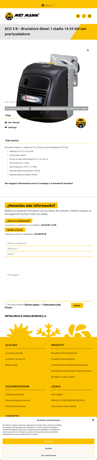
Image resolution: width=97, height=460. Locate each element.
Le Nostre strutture (15, 358)
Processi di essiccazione (63, 358)
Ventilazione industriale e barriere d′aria (71, 370)
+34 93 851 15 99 (48, 225)
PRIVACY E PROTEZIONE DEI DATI (68, 400)
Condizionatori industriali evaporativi (69, 364)
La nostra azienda (14, 353)
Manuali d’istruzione (15, 406)
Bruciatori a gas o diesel (17, 108)
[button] (93, 420)
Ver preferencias (48, 455)
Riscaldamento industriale (64, 353)
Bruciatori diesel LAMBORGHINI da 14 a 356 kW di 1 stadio (59, 108)
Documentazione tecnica (17, 400)
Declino (48, 448)
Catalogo (12, 127)
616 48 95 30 (40, 234)
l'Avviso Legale (31, 304)
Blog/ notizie (11, 364)
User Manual (14, 122)
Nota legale (57, 394)
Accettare (48, 441)
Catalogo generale (14, 394)
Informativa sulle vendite (63, 406)
